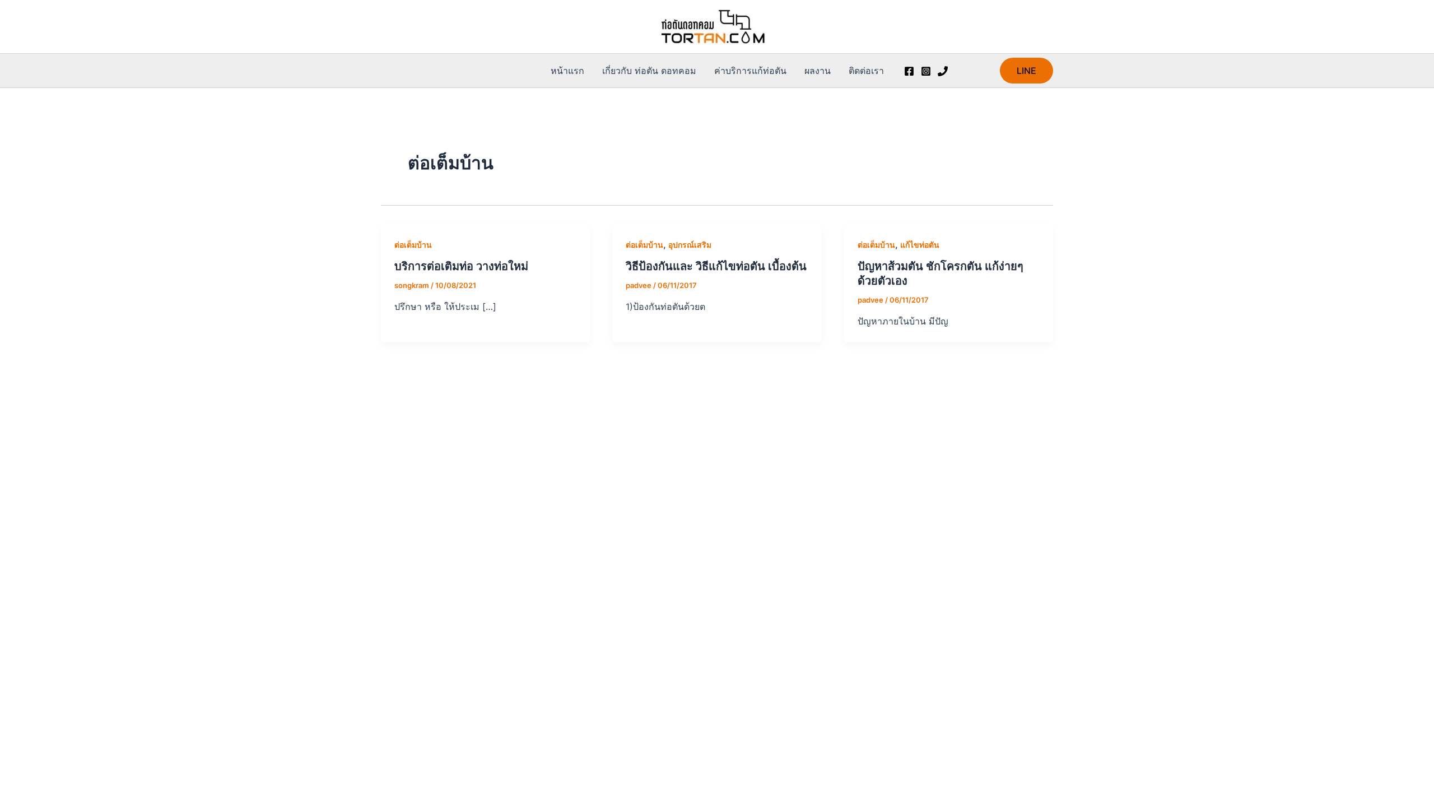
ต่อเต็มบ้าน (413, 244)
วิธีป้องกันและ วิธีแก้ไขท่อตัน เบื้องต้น (716, 266)
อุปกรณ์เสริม (689, 244)
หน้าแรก (567, 70)
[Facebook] (909, 71)
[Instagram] (926, 71)
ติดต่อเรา (866, 70)
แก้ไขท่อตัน (919, 244)
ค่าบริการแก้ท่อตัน (750, 70)
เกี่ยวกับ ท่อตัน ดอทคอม (649, 70)
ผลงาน (817, 70)
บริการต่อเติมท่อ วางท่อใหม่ (461, 266)
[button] (1026, 71)
